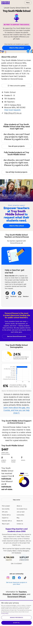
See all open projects (16, 146)
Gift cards (5, 512)
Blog (18, 517)
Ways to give (5, 523)
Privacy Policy (4, 613)
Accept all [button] (16, 622)
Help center (16, 500)
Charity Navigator (23, 551)
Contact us (20, 523)
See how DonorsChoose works (16, 336)
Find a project (6, 506)
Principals (7, 594)
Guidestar (18, 553)
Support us (5, 517)
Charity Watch (12, 551)
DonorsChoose (5, 2)
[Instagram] (7, 577)
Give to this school (16, 48)
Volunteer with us (7, 520)
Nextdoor (25, 296)
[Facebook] (19, 577)
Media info (20, 520)
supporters (9, 558)
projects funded (24, 558)
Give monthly (5, 509)
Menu (28, 2)
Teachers (23, 592)
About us (19, 506)
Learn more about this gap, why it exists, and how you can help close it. (16, 410)
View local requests (12, 110)
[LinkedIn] (13, 577)
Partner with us (6, 515)
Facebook (13, 296)
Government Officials (16, 597)
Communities (20, 515)
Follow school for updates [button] (17, 85)
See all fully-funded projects (16, 172)
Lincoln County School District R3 (16, 8)
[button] (7, 295)
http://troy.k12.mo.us (12, 113)
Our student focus (22, 509)
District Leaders (19, 594)
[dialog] (16, 613)
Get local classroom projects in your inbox (16, 583)
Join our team (21, 512)
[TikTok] (25, 577)
